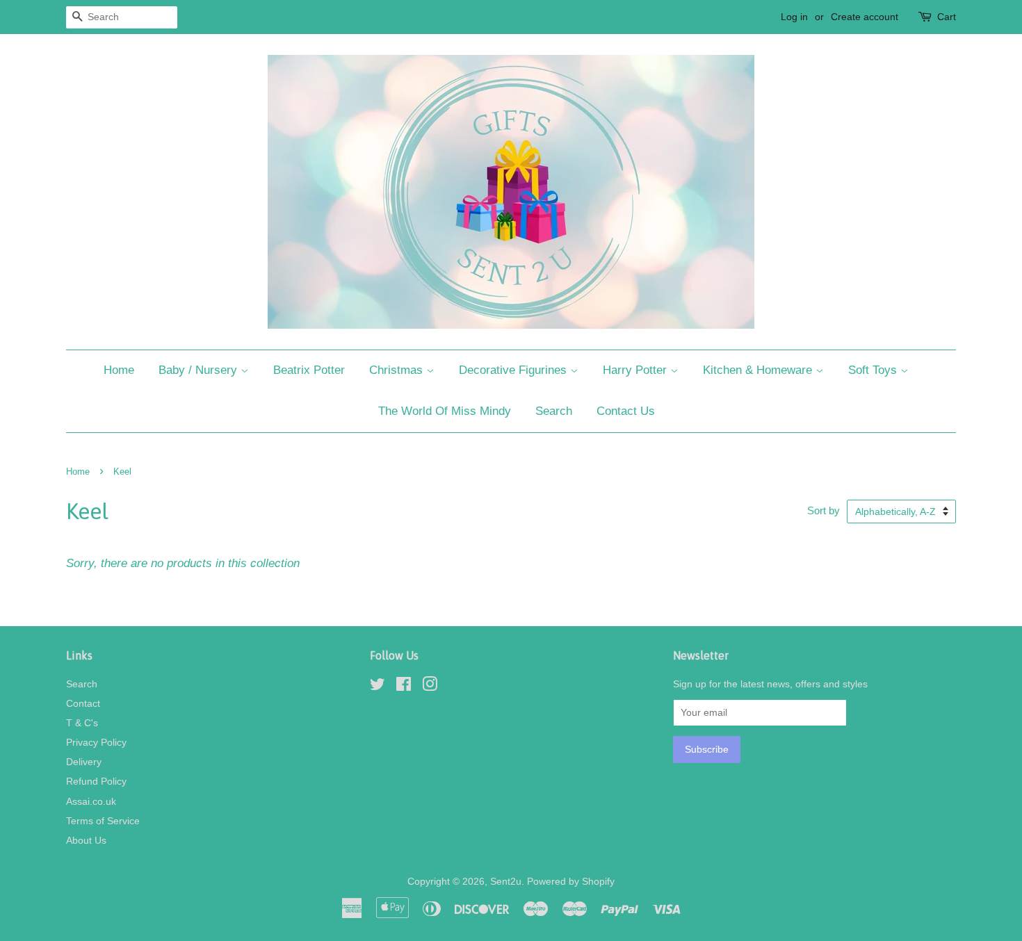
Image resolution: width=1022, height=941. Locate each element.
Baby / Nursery (200, 370)
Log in (794, 16)
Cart (946, 16)
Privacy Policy (96, 742)
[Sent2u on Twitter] (377, 686)
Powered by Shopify (571, 881)
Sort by (823, 510)
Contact (83, 703)
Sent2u (505, 881)
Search (553, 411)
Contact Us (626, 411)
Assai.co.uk (91, 801)
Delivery (84, 761)
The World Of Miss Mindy (444, 411)
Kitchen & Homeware (759, 370)
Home (119, 370)
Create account (864, 16)
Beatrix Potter (309, 370)
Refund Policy (96, 781)
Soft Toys (874, 370)
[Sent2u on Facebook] (404, 686)
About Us (86, 840)
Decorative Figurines (514, 370)
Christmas (397, 370)
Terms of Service (103, 820)
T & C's (82, 722)
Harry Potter (636, 370)
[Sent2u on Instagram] (429, 686)
